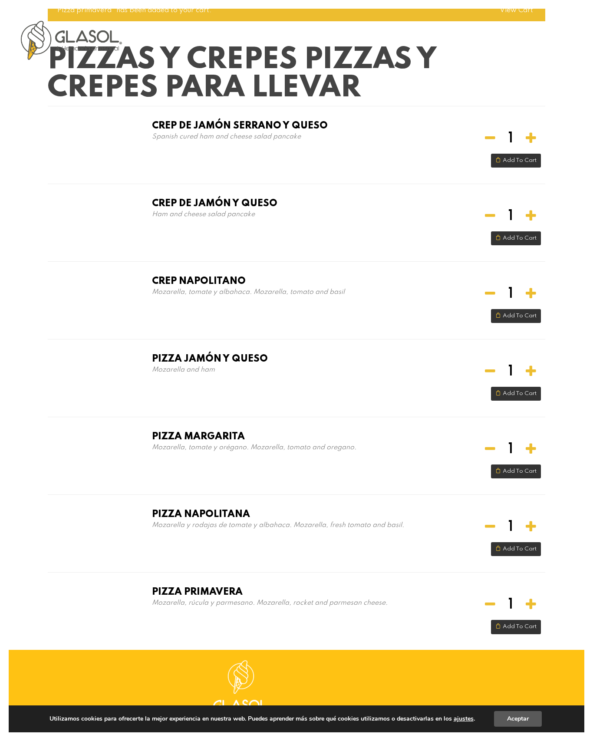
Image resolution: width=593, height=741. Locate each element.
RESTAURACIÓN (488, 37)
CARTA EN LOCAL (245, 37)
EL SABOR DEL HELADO (316, 37)
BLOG (443, 37)
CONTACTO (541, 37)
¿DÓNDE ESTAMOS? (392, 37)
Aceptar (518, 719)
